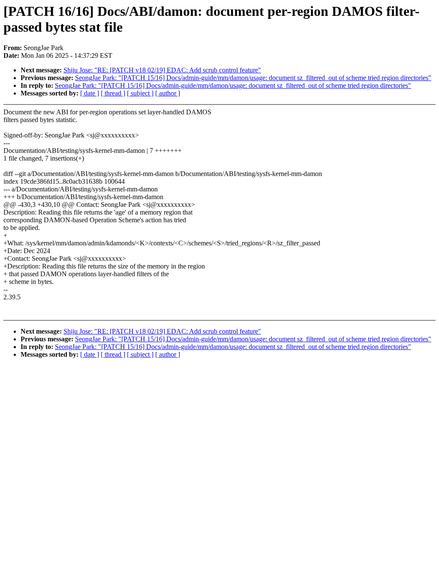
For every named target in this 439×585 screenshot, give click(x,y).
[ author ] (167, 93)
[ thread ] (113, 93)
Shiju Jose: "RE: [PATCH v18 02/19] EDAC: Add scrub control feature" (162, 70)
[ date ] (89, 93)
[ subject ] (140, 93)
